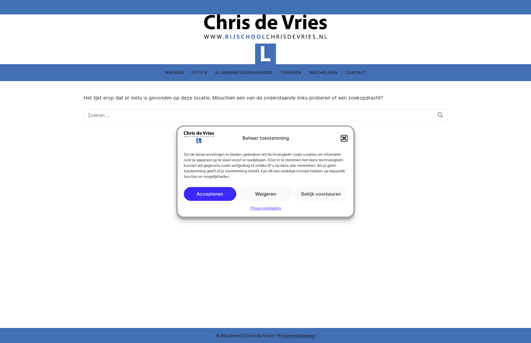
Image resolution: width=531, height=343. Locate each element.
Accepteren (210, 194)
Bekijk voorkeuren (321, 194)
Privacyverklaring (265, 208)
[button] (344, 138)
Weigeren (265, 194)
